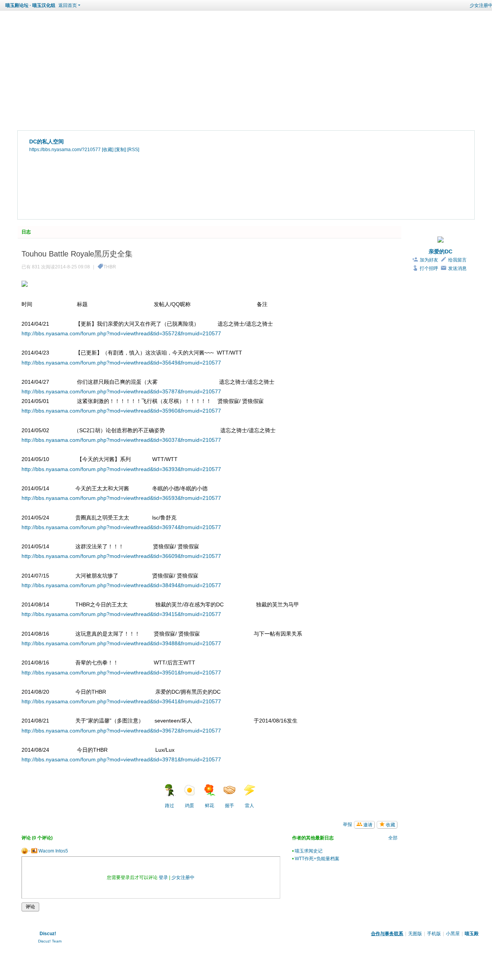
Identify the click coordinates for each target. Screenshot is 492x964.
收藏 (390, 824)
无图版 (415, 933)
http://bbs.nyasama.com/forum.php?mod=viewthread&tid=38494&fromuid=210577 (121, 585)
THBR (109, 267)
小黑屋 (453, 933)
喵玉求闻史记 (308, 851)
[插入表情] (26, 851)
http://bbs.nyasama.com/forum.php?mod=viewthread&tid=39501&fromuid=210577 (121, 672)
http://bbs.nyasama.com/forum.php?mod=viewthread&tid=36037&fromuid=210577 (121, 440)
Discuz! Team (50, 941)
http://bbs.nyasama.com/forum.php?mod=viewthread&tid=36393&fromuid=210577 (121, 469)
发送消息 (457, 268)
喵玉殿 (472, 933)
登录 (163, 877)
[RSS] (133, 149)
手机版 (434, 933)
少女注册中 (182, 877)
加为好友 (429, 260)
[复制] (120, 149)
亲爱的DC (440, 251)
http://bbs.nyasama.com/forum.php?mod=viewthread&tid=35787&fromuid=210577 (121, 391)
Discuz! (48, 933)
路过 (169, 805)
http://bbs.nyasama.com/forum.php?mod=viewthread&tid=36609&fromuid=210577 (121, 556)
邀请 (367, 824)
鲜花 (209, 805)
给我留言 (457, 260)
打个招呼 (429, 268)
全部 (392, 838)
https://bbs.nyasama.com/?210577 (65, 149)
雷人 (249, 805)
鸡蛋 (189, 805)
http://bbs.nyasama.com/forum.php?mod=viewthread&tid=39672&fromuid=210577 (121, 731)
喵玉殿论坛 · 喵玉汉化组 (30, 5)
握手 (229, 805)
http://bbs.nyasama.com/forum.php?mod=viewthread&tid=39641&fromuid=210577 (121, 701)
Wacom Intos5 (52, 851)
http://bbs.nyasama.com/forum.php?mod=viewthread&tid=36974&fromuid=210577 (121, 527)
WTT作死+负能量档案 (317, 858)
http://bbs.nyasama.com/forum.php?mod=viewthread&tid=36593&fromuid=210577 (121, 498)
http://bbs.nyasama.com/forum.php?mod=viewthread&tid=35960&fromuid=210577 (121, 411)
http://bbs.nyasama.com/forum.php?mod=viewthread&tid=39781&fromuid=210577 (121, 759)
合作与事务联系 (387, 933)
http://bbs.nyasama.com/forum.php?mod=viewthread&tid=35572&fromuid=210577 (121, 333)
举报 (347, 824)
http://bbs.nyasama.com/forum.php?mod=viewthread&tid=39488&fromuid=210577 (121, 643)
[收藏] (107, 149)
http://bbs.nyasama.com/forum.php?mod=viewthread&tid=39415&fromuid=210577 (121, 614)
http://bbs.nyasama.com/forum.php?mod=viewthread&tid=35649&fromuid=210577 (121, 363)
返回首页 (67, 5)
